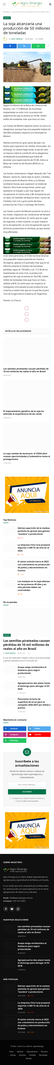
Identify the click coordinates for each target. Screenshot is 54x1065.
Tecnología (43, 1055)
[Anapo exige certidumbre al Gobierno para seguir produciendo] (9, 669)
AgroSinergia (38, 1046)
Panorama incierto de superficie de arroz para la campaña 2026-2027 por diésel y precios (34, 703)
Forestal (32, 1055)
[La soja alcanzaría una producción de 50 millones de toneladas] (27, 67)
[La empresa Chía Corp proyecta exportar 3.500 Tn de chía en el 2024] (9, 547)
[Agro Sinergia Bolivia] (27, 4)
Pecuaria (44, 1051)
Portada (6, 12)
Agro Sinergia (17, 39)
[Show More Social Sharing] (48, 46)
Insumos (22, 1055)
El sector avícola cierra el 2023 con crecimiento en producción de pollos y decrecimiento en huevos (34, 566)
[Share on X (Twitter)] (24, 46)
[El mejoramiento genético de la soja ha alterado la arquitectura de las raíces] (27, 394)
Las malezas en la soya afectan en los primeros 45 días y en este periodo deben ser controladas (34, 586)
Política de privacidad (30, 801)
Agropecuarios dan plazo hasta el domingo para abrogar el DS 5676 (34, 686)
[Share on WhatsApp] (38, 46)
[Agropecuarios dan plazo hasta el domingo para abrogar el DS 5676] (9, 685)
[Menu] (4, 4)
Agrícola (20, 1051)
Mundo (7, 18)
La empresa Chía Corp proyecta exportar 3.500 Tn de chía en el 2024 (34, 547)
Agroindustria (32, 1051)
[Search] (50, 4)
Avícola (13, 1055)
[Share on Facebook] (10, 46)
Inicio (11, 1051)
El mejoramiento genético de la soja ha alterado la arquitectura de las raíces (23, 412)
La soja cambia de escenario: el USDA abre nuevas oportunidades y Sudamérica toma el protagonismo (26, 456)
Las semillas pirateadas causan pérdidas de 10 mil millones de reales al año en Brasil (25, 370)
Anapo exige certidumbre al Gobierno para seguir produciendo (32, 670)
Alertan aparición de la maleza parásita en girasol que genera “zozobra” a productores (34, 531)
